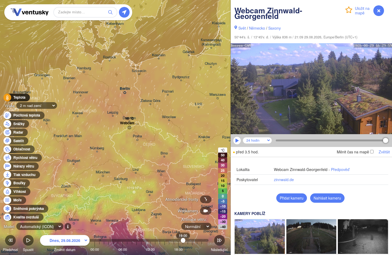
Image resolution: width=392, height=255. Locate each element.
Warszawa (217, 94)
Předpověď (340, 169)
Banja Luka (171, 232)
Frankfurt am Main (68, 136)
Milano (74, 219)
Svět (242, 28)
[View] (260, 236)
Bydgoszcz (181, 77)
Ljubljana (138, 210)
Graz (149, 191)
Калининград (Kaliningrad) (211, 42)
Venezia (112, 220)
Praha (137, 136)
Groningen (42, 75)
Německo (257, 28)
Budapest (193, 184)
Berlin (125, 88)
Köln (46, 120)
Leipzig (112, 112)
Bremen (69, 78)
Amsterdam (22, 92)
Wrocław (169, 117)
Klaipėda (218, 23)
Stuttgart (73, 160)
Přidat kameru (291, 198)
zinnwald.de (284, 179)
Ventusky (29, 12)
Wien (161, 171)
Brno (164, 153)
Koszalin (158, 55)
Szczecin (139, 71)
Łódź (198, 104)
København (115, 23)
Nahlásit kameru (327, 198)
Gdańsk (189, 52)
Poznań (168, 91)
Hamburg (84, 68)
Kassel (77, 113)
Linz (136, 169)
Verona (95, 220)
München (103, 172)
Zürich (66, 186)
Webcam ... (129, 123)
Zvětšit (384, 151)
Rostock (109, 57)
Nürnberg (97, 148)
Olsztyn (211, 63)
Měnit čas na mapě (353, 151)
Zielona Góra (150, 100)
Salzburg (120, 179)
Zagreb (156, 214)
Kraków (204, 137)
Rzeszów (229, 137)
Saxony (274, 28)
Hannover (80, 92)
